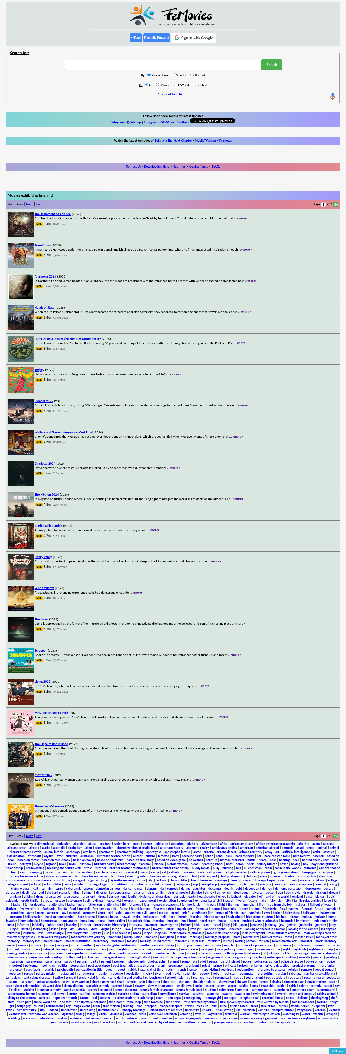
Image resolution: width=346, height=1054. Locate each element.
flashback (48, 909)
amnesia (287, 848)
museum (319, 945)
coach (293, 880)
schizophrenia (154, 977)
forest (124, 909)
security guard (314, 977)
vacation (249, 1010)
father (17, 905)
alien (88, 848)
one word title (163, 957)
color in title (52, 884)
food (73, 909)
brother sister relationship (170, 868)
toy (68, 1006)
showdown (226, 982)
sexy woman (80, 982)
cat (164, 872)
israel (217, 925)
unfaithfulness (108, 1010)
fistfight (11, 909)
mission (264, 941)
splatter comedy (310, 986)
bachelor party (192, 856)
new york (207, 949)
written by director (197, 1022)
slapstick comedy (97, 986)
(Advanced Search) (169, 94)
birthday (85, 864)
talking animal (326, 994)
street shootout (126, 990)
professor (16, 969)
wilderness (93, 1018)
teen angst (173, 998)
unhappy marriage (133, 1010)
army (268, 852)
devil (25, 892)
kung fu (117, 929)
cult (36, 888)
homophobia (29, 921)
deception (252, 888)
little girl (195, 929)
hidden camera (214, 917)
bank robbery (244, 856)
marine (182, 937)
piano (186, 961)
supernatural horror (21, 994)
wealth (318, 1014)
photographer (157, 961)
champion (326, 872)
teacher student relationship (133, 998)
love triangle (55, 933)
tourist (38, 1006)
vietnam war (17, 1014)
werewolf (29, 1018)
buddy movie (201, 868)
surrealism (149, 994)
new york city (226, 949)
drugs (102, 896)
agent (316, 844)
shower (242, 982)
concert (167, 884)
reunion (103, 973)
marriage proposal (217, 937)
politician (48, 965)
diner (77, 892)
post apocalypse (99, 965)
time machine (153, 1002)
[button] (194, 38)
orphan (259, 957)
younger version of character (233, 1022)
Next (29, 204)
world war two (104, 1022)
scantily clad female (92, 977)
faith (288, 900)
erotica (47, 900)
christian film (307, 876)
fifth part (210, 905)
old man (274, 953)
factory (252, 900)
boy (305, 864)
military (145, 941)
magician (161, 933)
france (215, 909)
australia (71, 856)
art (277, 852)
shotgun (184, 982)
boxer (284, 864)
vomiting (186, 1014)
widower (76, 1018)
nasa (37, 949)
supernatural (326, 990)
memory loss (31, 941)
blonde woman (177, 864)
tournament (54, 1006)
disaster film (156, 892)
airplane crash (16, 848)
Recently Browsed (156, 38)
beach (263, 860)
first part (301, 905)
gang (40, 913)
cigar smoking (97, 880)
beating (284, 860)
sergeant (28, 982)
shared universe (103, 982)
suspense (213, 994)
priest (206, 965)
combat (79, 884)
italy (227, 925)
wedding (14, 1018)
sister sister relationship (23, 986)
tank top (44, 998)
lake (128, 929)
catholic (174, 872)
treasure (202, 1006)
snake (199, 986)
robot (217, 973)
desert (328, 888)
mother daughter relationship (116, 945)
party (94, 961)
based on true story (140, 860)
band (219, 856)
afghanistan (209, 844)
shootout (169, 982)
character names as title (97, 876)
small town (184, 986)
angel (300, 848)
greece (163, 913)
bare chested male (277, 856)
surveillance (168, 994)
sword (281, 994)
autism (150, 856)
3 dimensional (44, 844)
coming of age (97, 884)
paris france (53, 961)
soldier (244, 986)
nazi (111, 949)
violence (130, 1014)
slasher (117, 986)
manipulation (133, 937)
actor (136, 844)
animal (322, 848)
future (319, 909)
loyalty (96, 933)
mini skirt (198, 941)
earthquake (207, 896)
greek (175, 913)
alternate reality (197, 848)
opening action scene (190, 957)
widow (62, 1018)
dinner (88, 892)
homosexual (49, 921)
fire (261, 905)
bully (216, 868)
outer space (275, 957)
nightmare (316, 949)
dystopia (179, 896)
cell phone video (236, 872)
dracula (308, 892)
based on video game (171, 860)
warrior (245, 1014)
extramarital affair (207, 900)
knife (94, 929)
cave (201, 872)
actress (147, 844)
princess (230, 965)
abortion (79, 844)
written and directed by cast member (155, 1022)
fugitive (293, 909)
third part (24, 1002)
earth (192, 896)
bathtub (211, 860)
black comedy (126, 864)
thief (11, 1002)
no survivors (38, 953)
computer (136, 884)
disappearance (121, 892)
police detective (292, 961)
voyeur (200, 1014)
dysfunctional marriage (155, 896)
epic (331, 896)
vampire (263, 1010)
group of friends (227, 913)
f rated (228, 900)
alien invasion (104, 848)
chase (120, 876)
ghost (101, 913)
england (297, 896)
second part (223, 977)
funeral (307, 909)
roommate (246, 973)
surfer (73, 994)
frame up (202, 909)
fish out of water (321, 905)
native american (85, 949)
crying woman (20, 888)
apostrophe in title (177, 852)
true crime (268, 1006)
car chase (102, 872)
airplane (328, 844)
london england (215, 929)
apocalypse (153, 852)
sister (333, 982)
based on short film (110, 860)
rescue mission (46, 973)
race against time (151, 969)
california (310, 868)
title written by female (273, 1002)
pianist (174, 961)
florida (62, 909)
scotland (198, 977)
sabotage (295, 973)
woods (63, 1022)
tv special (318, 1006)
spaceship (267, 986)
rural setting (265, 973)
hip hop (281, 917)
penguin (119, 961)
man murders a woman (284, 933)
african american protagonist (275, 844)
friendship (270, 909)
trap (139, 1006)
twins (10, 1010)
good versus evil (136, 913)
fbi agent (135, 905)
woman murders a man (221, 1018)
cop (195, 884)
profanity (328, 965)
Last (39, 204)
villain (103, 1014)
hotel (193, 921)
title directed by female (200, 1002)
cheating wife (136, 876)
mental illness (52, 941)
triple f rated (239, 1006)
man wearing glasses (21, 937)
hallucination (33, 917)
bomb (240, 864)
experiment (148, 900)
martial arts (251, 937)
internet (85, 925)
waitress (231, 1014)
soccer (232, 986)
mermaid (117, 941)
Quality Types (198, 166)
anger (311, 848)
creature (280, 884)
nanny (26, 949)
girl (110, 913)
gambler (332, 909)
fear (146, 905)
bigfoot (51, 864)
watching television (266, 1014)
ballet (209, 856)
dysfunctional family (122, 896)
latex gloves (142, 929)
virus (142, 1014)
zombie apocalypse (282, 1022)
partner (82, 961)
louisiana (29, 933)
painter (318, 957)
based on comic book (56, 860)
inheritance (55, 925)
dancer (139, 888)
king (64, 929)
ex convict (114, 900)
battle (251, 860)
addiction (162, 844)
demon (267, 888)
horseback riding (139, 921)
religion (293, 969)
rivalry (147, 973)
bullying (227, 868)
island (206, 925)
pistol (224, 961)
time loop (134, 1002)
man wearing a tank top (320, 933)
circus (141, 880)
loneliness (235, 929)
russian (281, 973)
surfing (85, 994)
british (88, 868)
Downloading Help (156, 166)
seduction (333, 977)
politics (62, 965)
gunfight (255, 913)
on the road (73, 957)
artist (316, 852)
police (247, 961)
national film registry (57, 949)
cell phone (214, 872)
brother (100, 868)
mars (236, 937)
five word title (29, 909)
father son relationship (103, 905)
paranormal (34, 961)
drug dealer (72, 896)
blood (195, 864)
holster (320, 917)
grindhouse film (202, 913)
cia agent (79, 880)
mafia (137, 933)
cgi (274, 872)
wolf (155, 1018)
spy (337, 986)
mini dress (182, 941)
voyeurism (215, 1014)
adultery (192, 844)
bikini (72, 864)
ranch (182, 969)
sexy (66, 982)
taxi (94, 998)
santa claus (13, 977)
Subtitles (179, 166)
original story (242, 957)
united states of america (165, 1010)
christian (289, 876)
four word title (163, 909)
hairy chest (292, 913)
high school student (259, 917)
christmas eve (15, 880)
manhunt (114, 937)
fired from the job (279, 905)
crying (333, 884)
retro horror (85, 973)
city (150, 880)
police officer (315, 961)
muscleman (302, 945)
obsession (204, 953)
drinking (15, 896)
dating (185, 888)
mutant (14, 949)
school (171, 977)
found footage (140, 909)
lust (106, 933)
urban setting (224, 1010)
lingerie (182, 929)
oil (264, 953)
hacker (277, 913)
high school (235, 917)
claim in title (178, 880)
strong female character (156, 990)
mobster (306, 941)
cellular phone (260, 872)
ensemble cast (316, 896)
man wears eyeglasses (53, 937)
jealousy (270, 925)
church (59, 880)
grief (185, 913)
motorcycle (184, 945)
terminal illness (272, 998)
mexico (132, 941)
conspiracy (183, 884)
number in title (165, 953)
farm (337, 900)
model (10, 945)
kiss (72, 929)
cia (68, 880)
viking (80, 1014)
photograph (136, 961)
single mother (316, 982)
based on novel (83, 860)
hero (172, 917)
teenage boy (192, 998)
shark (120, 982)
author (138, 856)
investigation (169, 925)
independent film (326, 921)
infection (23, 925)
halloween (310, 913)
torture (322, 1002)
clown (282, 880)
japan (243, 925)
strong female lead (189, 990)
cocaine (305, 880)
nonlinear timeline (102, 953)
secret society (275, 977)
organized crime (219, 957)
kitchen (83, 929)
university (192, 1010)
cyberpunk (73, 888)
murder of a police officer (255, 945)
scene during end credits (125, 977)
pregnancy (175, 965)
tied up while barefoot (90, 1002)
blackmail (145, 864)
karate (25, 929)
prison (243, 965)
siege (253, 982)
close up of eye (240, 880)
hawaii (126, 917)
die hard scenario (58, 892)
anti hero (89, 852)
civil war (161, 880)
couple (242, 884)
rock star (230, 973)
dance (127, 888)
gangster (53, 913)
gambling (17, 913)
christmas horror (39, 880)
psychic (49, 969)
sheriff (131, 982)
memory (14, 941)
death (228, 888)
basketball (196, 860)
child (194, 876)
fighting (233, 905)
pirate (213, 961)
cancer (49, 872)
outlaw (291, 957)
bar (259, 856)
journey (320, 925)
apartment (106, 852)
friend (255, 909)
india (10, 925)
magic (148, 933)
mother (87, 945)
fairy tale (276, 900)
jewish (291, 925)
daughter (199, 888)
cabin (268, 868)
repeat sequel (324, 969)
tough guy (24, 1006)
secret (238, 977)
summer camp (261, 990)
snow (221, 986)
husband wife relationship (260, 921)
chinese (275, 876)
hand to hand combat (60, 917)
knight (105, 929)
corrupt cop (209, 884)
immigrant (303, 921)
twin (331, 1006)
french (243, 909)
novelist (146, 953)
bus (238, 868)
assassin (328, 852)
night (286, 949)
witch (120, 1018)
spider (281, 986)
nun (181, 953)
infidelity (38, 925)
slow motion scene (161, 986)
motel (75, 945)
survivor (198, 994)
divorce (258, 892)
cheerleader (157, 876)
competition (118, 884)
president (192, 965)
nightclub (299, 949)
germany (89, 913)
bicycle (38, 864)
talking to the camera (21, 998)
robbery (204, 973)
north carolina (128, 953)
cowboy (265, 884)
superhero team (303, 990)
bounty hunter (267, 864)
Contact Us (133, 166)
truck (254, 1006)
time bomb (116, 1002)
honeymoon (69, 921)
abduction (63, 844)
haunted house (108, 917)
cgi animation (288, 872)
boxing (295, 864)
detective (12, 892)
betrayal (25, 864)
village (91, 1014)
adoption (177, 844)
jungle (14, 929)
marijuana (167, 937)
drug (39, 896)
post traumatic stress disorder (134, 965)
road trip (189, 973)
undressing (87, 1010)
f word (240, 900)
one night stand (139, 957)
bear (273, 860)
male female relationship (187, 933)
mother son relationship (157, 945)
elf (261, 896)
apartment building (130, 852)
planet (235, 961)
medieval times (326, 937)
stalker (16, 990)
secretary (294, 977)
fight (222, 905)
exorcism (130, 900)
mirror (227, 941)
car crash (117, 872)
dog (280, 892)
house (222, 921)
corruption (227, 884)
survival (184, 994)
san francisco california (319, 973)
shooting (154, 982)
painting (331, 957)
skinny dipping (73, 986)
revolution (133, 973)
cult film (47, 888)
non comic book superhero (68, 953)
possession (77, 965)
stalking (29, 990)
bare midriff (301, 856)
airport (34, 848)
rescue (28, 973)
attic (60, 856)
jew (281, 925)
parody (69, 961)
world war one (81, 1022)
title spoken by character (237, 1002)
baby (175, 856)
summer (242, 990)
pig (195, 961)
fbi (124, 905)
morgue (62, 945)
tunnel (283, 1006)
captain (62, 872)
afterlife (303, 844)
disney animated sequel (233, 892)
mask (288, 937)
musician (334, 945)
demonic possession (288, 888)
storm (92, 990)
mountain (202, 945)
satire (59, 977)
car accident (85, 872)
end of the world (277, 896)
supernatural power (52, 994)
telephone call (249, 998)
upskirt (207, 1010)
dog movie (293, 892)
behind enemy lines (315, 860)
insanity (71, 925)
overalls (304, 957)
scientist (184, 977)
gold (119, 913)
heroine (195, 917)
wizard (144, 1018)
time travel (173, 1002)
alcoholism (75, 848)
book (250, 864)
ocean (218, 953)
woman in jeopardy (188, 1018)
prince (217, 965)
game (30, 913)
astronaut (34, 856)
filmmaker (249, 905)
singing (276, 982)
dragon (321, 892)
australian (87, 856)
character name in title (62, 876)
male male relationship (223, 933)
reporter (15, 973)
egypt (222, 896)
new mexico (189, 949)
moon (50, 945)
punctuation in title (89, 969)
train (96, 1006)
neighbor (123, 949)
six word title (52, 986)
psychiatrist (34, 969)
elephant (235, 896)
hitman (294, 917)
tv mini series (300, 1006)
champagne (308, 872)
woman (167, 1018)
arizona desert (226, 852)
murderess (283, 945)
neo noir (138, 949)
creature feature (300, 884)
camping (36, 872)
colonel (36, 884)
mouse (216, 945)
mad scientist (121, 933)
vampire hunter (283, 1010)
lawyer (158, 929)
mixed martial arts (284, 941)
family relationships (307, 900)
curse (59, 888)
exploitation (167, 900)
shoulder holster (204, 982)
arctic (197, 852)
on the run (91, 957)
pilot (203, 961)
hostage (172, 921)
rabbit (132, 969)
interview (135, 925)
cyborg (88, 888)
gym (267, 913)
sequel (13, 982)
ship (142, 982)
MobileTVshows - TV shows (213, 140)
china (263, 876)
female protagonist (165, 905)
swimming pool (263, 994)
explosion (185, 900)
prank (161, 965)
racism (170, 969)
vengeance (304, 1010)
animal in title (53, 852)
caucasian (189, 872)
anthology (73, 852)
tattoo (84, 998)
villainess (116, 1014)
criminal (320, 884)
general (74, 913)
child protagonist (231, 876)
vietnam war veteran (44, 1014)
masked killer (304, 937)
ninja (329, 949)
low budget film (78, 933)
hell (163, 917)
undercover (69, 1010)
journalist (305, 925)
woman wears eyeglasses (297, 1018)
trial (214, 1006)
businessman (253, 868)
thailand (302, 998)
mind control (162, 941)
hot (183, 921)
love (41, 933)
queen (110, 969)
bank (229, 856)
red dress (227, 969)
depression (313, 888)
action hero (122, 844)
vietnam (334, 1010)
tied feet (66, 1002)
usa (238, 1010)
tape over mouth (65, 998)
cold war (319, 880)
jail (235, 925)
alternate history (171, 848)
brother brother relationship (129, 868)
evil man (98, 900)
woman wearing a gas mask (258, 1018)
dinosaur (102, 892)
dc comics (214, 888)
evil (87, 900)
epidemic (12, 900)
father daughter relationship (44, 905)
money (23, 945)
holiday (307, 917)
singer (264, 982)
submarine (226, 990)
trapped (151, 1006)
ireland (186, 925)
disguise (196, 892)
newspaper (246, 949)
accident (105, 844)
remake (306, 969)
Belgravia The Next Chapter (173, 140)
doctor (270, 892)
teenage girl (212, 998)
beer (296, 860)
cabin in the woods (288, 868)
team (159, 998)
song (255, 986)
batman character (232, 860)
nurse (191, 953)
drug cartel (53, 896)
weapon (331, 1014)
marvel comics (272, 937)
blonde (159, 864)
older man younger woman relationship (310, 953)
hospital (158, 921)
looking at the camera (303, 929)
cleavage (221, 880)
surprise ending (128, 994)
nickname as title (268, 949)
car (72, 872)
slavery (140, 986)
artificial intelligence (296, 852)
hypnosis (287, 921)
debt (239, 888)
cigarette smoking (122, 880)
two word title (27, 1010)
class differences (201, 880)
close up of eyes (264, 880)
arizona (209, 852)
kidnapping (40, 929)
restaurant (67, 973)
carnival (131, 872)
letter (170, 929)
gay (64, 913)
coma (67, 884)
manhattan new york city (88, 937)
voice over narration (163, 1014)
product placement (305, 965)
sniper (210, 986)
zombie (261, 1022)
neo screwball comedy (162, 949)
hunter (234, 921)
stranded (106, 990)
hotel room (207, 921)
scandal (71, 977)
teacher (105, 998)
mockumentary (325, 941)
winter (108, 1018)
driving (28, 896)
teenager (230, 998)
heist (136, 917)
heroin (182, 917)
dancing (152, 888)
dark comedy (169, 888)
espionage (75, 900)
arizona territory (250, 852)
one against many (114, 957)
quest (121, 969)
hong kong (87, 921)
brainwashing (35, 868)
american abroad (267, 848)
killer (54, 929)
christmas (325, 876)
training (128, 1006)
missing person (245, 941)
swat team (242, 994)
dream (333, 892)
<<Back (136, 38)
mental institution (77, 941)
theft (334, 998)
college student (17, 884)
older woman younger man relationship (34, 957)
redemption (245, 969)
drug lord (89, 896)
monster (37, 945)
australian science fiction (113, 856)
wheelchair (47, 1018)
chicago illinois (178, 876)
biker (62, 864)
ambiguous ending (224, 848)
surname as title (104, 994)
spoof (328, 986)
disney (209, 892)
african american (241, 844)
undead (53, 1010)
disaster (139, 892)
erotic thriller (30, 900)
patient (106, 961)
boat (229, 864)
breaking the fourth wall (64, 868)
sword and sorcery (301, 994)
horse (101, 921)
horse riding (116, 921)
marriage (196, 937)
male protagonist (253, 933)
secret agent (254, 977)
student (210, 990)
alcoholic (59, 848)
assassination (16, 856)
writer (122, 1022)
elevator (250, 896)
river (158, 973)
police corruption (266, 961)
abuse (92, 844)
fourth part (185, 909)
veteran (320, 1010)
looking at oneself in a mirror (265, 929)
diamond (38, 892)
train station (111, 1006)
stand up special (74, 990)
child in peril (208, 876)
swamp (227, 994)
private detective (277, 965)
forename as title (105, 909)
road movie (172, 973)
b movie (163, 856)
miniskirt (214, 941)
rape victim (210, 969)
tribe (223, 1006)
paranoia (17, 961)
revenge (117, 973)
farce (327, 900)
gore (153, 913)
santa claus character (38, 977)
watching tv (291, 1014)
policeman (32, 965)
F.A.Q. (216, 166)
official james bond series (242, 953)
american (246, 848)
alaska (46, 848)
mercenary (100, 941)
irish (197, 925)
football (84, 909)
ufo (42, 1010)
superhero (281, 990)
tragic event (82, 1006)
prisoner (256, 965)
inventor (151, 925)
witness (132, 1018)
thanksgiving (319, 998)
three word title (45, 1002)
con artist (152, 884)
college (333, 880)
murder (229, 945)
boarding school (212, 864)
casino (144, 872)
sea (209, 977)
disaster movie (178, 892)
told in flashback (303, 1002)
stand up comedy (49, 990)
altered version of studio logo (137, 848)
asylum (49, 856)
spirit (292, 986)
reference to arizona (271, 969)
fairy (263, 900)
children (251, 876)
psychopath (65, 969)
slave (128, 986)
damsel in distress (108, 888)
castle (155, 872)
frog (282, 909)
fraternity (229, 909)
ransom (194, 969)
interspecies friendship (110, 925)
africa (223, 844)
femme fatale (191, 905)
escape (60, 900)
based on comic (28, 860)
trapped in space (171, 1006)
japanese (256, 925)
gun (243, 913)
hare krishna (86, 917)
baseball (318, 856)
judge (333, 925)
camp (23, 872)
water (306, 1014)
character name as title (27, 876)
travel (189, 1006)
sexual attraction (48, 982)
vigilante (67, 1014)
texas (290, 998)
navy (103, 949)
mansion (151, 937)
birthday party (104, 864)
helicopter (150, 917)
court (253, 884)
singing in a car (294, 982)
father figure (76, 905)
